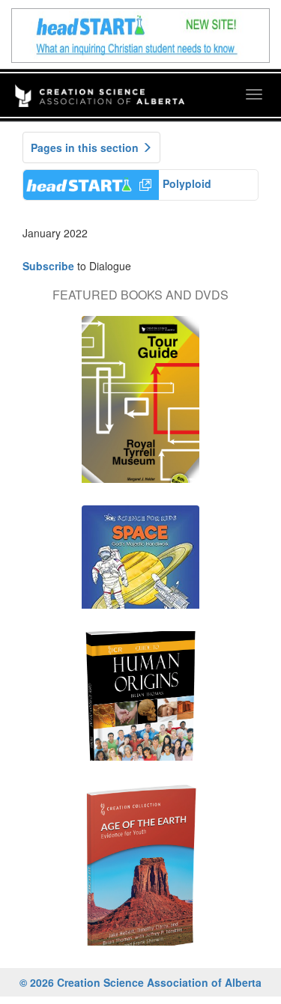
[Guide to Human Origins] (140, 703)
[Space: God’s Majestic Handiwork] (140, 564)
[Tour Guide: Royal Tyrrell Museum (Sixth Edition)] (140, 407)
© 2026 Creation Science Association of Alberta (140, 982)
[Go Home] (99, 86)
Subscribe (48, 265)
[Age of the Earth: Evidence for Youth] (140, 872)
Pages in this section (86, 147)
